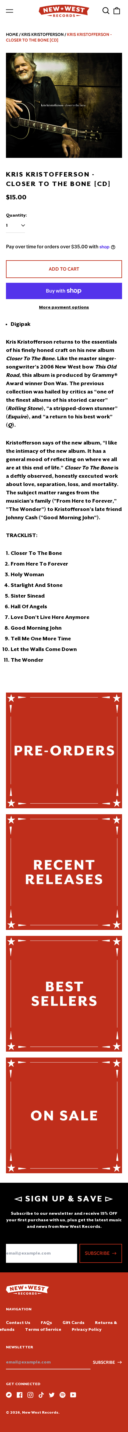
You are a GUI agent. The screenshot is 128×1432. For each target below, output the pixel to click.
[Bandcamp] (9, 1395)
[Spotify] (62, 1395)
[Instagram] (30, 1395)
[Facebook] (20, 1395)
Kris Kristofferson (42, 34)
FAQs (46, 1322)
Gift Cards (74, 1322)
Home (12, 34)
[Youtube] (73, 1395)
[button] (106, 10)
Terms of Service (43, 1329)
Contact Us (18, 1322)
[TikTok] (41, 1395)
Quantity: (16, 215)
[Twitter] (52, 1395)
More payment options (64, 307)
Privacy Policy (87, 1329)
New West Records (40, 1412)
